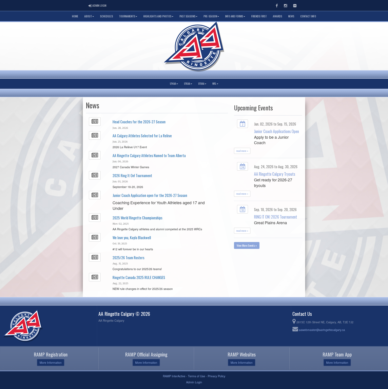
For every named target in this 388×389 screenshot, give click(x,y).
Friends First (259, 16)
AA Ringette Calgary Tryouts (274, 174)
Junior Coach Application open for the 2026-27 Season (150, 195)
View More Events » (247, 245)
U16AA (187, 84)
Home (75, 16)
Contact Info (308, 16)
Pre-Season (210, 16)
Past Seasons (187, 16)
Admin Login (194, 382)
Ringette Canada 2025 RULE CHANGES (139, 277)
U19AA (201, 84)
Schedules (106, 16)
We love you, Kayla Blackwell (132, 237)
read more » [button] (242, 150)
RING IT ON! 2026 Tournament (275, 217)
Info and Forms (234, 16)
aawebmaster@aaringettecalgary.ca (322, 330)
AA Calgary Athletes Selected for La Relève (142, 135)
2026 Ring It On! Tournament (132, 175)
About (88, 16)
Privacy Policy (216, 376)
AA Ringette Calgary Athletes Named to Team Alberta (149, 155)
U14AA (173, 84)
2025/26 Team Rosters (128, 257)
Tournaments (127, 16)
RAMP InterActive (174, 376)
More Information (51, 362)
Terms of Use (196, 376)
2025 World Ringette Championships (137, 217)
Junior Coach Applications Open (276, 131)
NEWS (291, 16)
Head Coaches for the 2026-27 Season (139, 121)
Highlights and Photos (157, 16)
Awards (277, 16)
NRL (214, 84)
